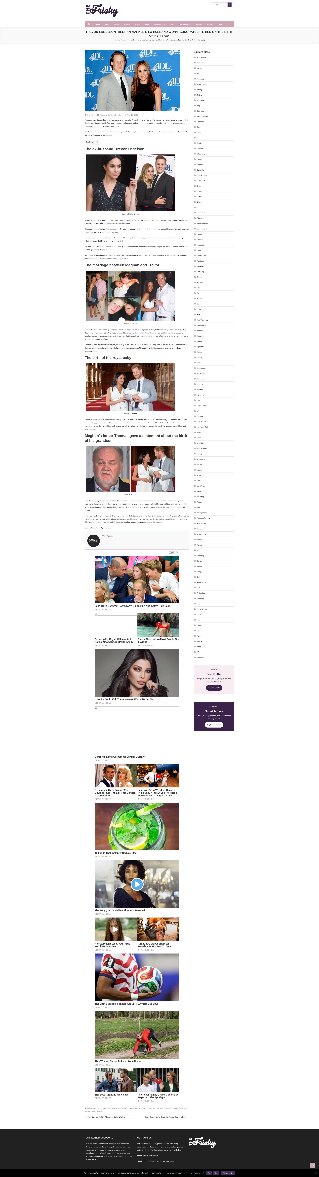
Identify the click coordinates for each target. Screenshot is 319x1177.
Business (200, 111)
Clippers (200, 159)
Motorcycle (201, 459)
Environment (202, 229)
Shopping (200, 556)
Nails (198, 481)
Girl (198, 293)
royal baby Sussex (164, 1108)
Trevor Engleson (96, 1111)
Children (200, 148)
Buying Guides (202, 116)
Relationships (159, 24)
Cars (198, 127)
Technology (201, 593)
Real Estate (201, 523)
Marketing (200, 438)
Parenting (198, 24)
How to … (200, 379)
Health (116, 24)
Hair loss (200, 331)
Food (199, 250)
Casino (199, 132)
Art (198, 73)
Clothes (200, 165)
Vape (199, 636)
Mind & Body (202, 448)
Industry (200, 384)
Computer (200, 170)
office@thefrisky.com (150, 1156)
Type (198, 631)
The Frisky (91, 115)
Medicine (200, 443)
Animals (200, 63)
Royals (210, 24)
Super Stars (201, 582)
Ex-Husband (122, 1108)
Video (199, 647)
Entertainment (184, 24)
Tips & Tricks (202, 609)
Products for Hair (203, 518)
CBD (198, 138)
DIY (198, 207)
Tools (199, 615)
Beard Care (201, 84)
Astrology (200, 79)
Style (172, 24)
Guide (199, 304)
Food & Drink (202, 256)
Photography (202, 513)
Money (199, 454)
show (95, 142)
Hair (198, 315)
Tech (198, 588)
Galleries (200, 266)
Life (198, 411)
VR (198, 652)
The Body (200, 598)
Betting (199, 95)
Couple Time (202, 175)
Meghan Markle (140, 1108)
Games (199, 277)
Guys (199, 309)
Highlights (200, 347)
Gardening (201, 282)
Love (147, 24)
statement (175, 1108)
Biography (201, 100)
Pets (198, 507)
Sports (199, 566)
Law (198, 400)
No (216, 1173)
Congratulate (112, 1108)
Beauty (199, 90)
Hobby (199, 357)
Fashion (200, 240)
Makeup (200, 432)
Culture (199, 197)
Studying (200, 572)
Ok (209, 1173)
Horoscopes (201, 368)
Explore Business (214, 725)
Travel (220, 24)
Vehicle (199, 641)
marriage (131, 1108)
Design (199, 202)
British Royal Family (100, 1108)
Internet (200, 390)
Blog (198, 106)
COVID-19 (201, 181)
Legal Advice (202, 406)
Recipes (200, 529)
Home (97, 24)
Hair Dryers (201, 325)
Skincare (200, 561)
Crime (199, 186)
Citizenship (201, 154)
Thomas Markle (135, 501)
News (107, 24)
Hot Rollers (201, 373)
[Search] (230, 4)
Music (199, 475)
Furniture (200, 261)
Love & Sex (201, 422)
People (199, 502)
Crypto (199, 191)
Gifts (198, 288)
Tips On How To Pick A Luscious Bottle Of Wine (106, 1117)
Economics (201, 213)
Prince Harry (151, 1108)
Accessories (201, 57)
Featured (200, 245)
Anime (199, 68)
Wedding (200, 657)
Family (199, 234)
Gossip (199, 298)
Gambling (200, 272)
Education (200, 218)
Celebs (127, 24)
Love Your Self (202, 427)
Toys (198, 620)
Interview (200, 395)
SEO (198, 550)
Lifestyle (200, 416)
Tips (198, 604)
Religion (200, 540)
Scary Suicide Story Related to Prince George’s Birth (165, 1117)
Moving (199, 470)
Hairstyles (200, 336)
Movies (137, 24)
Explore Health (214, 688)
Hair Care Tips (202, 320)
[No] (316, 1173)
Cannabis (200, 122)
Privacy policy (228, 1173)
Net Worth (201, 486)
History (199, 352)
